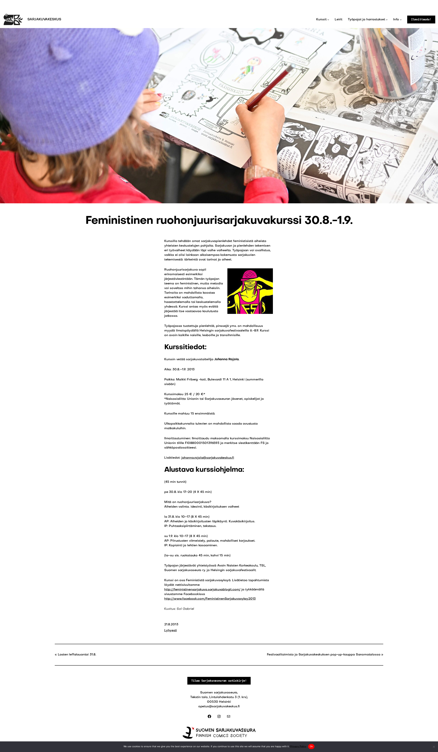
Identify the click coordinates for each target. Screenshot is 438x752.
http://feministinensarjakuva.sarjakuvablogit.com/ (202, 589)
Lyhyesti (170, 630)
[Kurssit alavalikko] (328, 20)
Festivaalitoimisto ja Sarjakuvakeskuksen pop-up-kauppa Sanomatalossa (323, 654)
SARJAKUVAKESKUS (44, 19)
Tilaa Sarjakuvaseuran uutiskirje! (219, 680)
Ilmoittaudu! (421, 19)
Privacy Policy (298, 746)
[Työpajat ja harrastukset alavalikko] (387, 20)
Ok (311, 746)
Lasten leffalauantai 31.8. (77, 654)
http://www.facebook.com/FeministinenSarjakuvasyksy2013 (210, 598)
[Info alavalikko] (401, 20)
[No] (433, 746)
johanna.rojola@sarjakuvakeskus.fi (207, 457)
